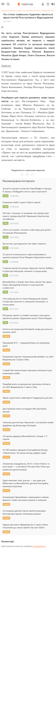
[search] (8, 4)
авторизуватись (39, 546)
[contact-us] (53, 4)
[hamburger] (2, 4)
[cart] (47, 4)
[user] (42, 4)
